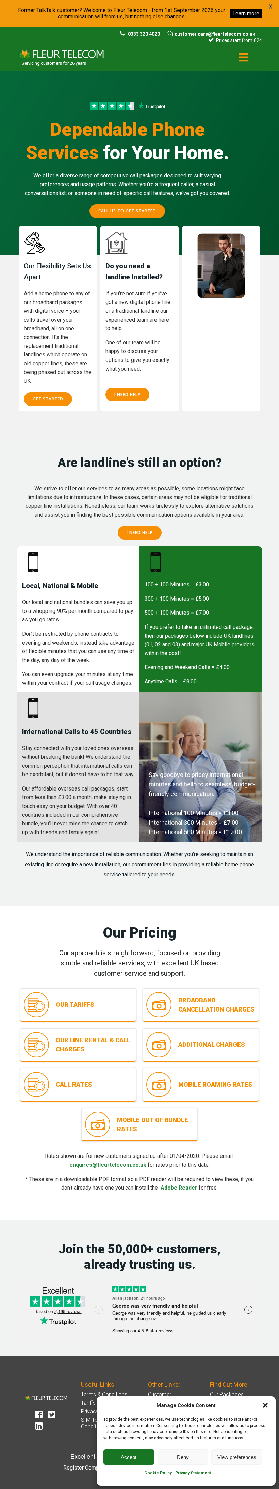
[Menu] (243, 57)
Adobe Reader (179, 1187)
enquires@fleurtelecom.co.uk (107, 1165)
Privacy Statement (193, 1473)
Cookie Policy (158, 1473)
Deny (183, 1457)
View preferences (236, 1457)
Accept (128, 1457)
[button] (265, 1405)
